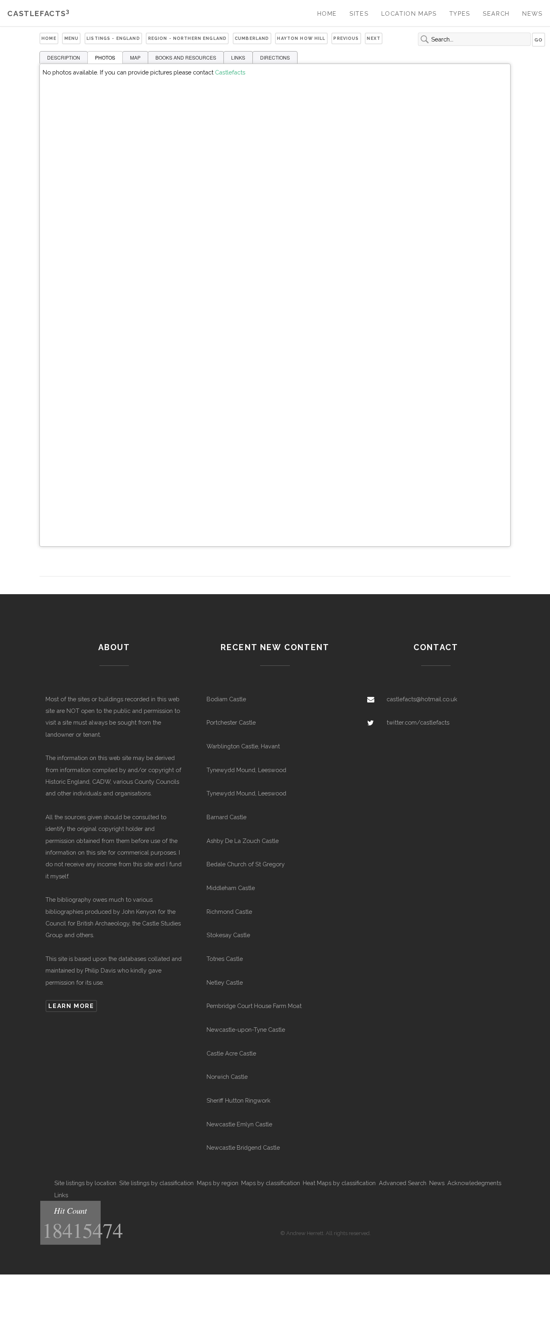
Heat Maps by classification (339, 1182)
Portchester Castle (231, 722)
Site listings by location (85, 1182)
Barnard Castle (226, 817)
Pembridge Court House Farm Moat (254, 1005)
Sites (358, 13)
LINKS (238, 57)
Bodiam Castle (226, 699)
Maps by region (217, 1182)
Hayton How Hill (301, 38)
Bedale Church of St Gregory (246, 864)
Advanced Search (402, 1182)
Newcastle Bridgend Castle (243, 1147)
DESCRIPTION (63, 57)
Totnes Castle (225, 958)
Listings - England (113, 38)
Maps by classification (270, 1182)
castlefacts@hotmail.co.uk (422, 699)
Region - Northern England (187, 38)
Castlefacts (38, 13)
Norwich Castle (227, 1076)
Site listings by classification (156, 1182)
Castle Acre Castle (231, 1053)
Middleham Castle (231, 887)
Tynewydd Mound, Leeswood (246, 769)
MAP (135, 57)
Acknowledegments (474, 1182)
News (532, 13)
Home (327, 13)
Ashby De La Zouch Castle (243, 840)
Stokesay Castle (228, 935)
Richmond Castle (229, 911)
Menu (71, 38)
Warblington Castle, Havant (243, 746)
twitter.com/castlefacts (418, 722)
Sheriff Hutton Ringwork (239, 1100)
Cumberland (252, 38)
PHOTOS (105, 57)
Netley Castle (225, 982)
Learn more (71, 1005)
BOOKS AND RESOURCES (185, 57)
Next (373, 38)
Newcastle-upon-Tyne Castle (246, 1029)
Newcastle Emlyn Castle (239, 1124)
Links (61, 1195)
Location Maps (409, 13)
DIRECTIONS (275, 57)
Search (496, 13)
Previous (346, 38)
